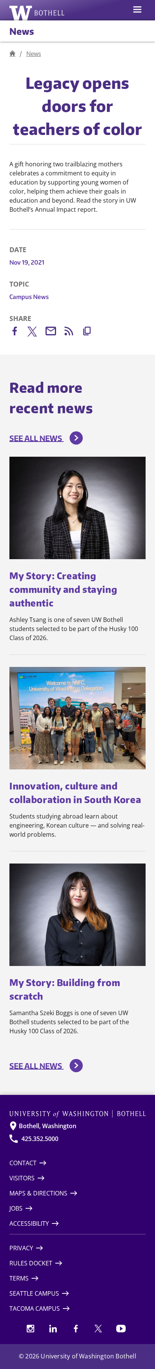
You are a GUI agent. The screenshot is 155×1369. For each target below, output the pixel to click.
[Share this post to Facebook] (18, 332)
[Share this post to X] (36, 333)
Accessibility (29, 1223)
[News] (12, 53)
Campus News (29, 297)
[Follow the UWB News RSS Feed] (73, 332)
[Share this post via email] (55, 332)
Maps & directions (38, 1193)
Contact (22, 1163)
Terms (19, 1278)
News (21, 31)
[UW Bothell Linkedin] (53, 1328)
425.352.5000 (39, 1138)
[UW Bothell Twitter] (98, 1328)
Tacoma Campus (34, 1308)
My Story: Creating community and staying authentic (63, 589)
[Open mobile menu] (137, 10)
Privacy (21, 1248)
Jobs (16, 1208)
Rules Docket (30, 1263)
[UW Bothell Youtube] (120, 1328)
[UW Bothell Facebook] (75, 1328)
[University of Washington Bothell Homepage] (77, 1114)
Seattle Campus (34, 1293)
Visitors (22, 1178)
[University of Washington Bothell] (37, 12)
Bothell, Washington (47, 1125)
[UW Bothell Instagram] (30, 1328)
